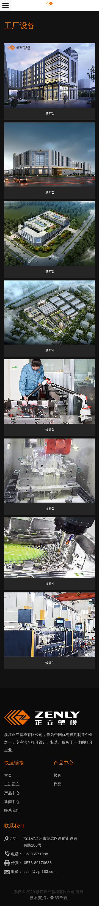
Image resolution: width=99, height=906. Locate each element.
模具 (57, 775)
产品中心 (12, 793)
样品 (57, 784)
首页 (8, 775)
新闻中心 (12, 801)
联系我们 (12, 810)
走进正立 (12, 784)
